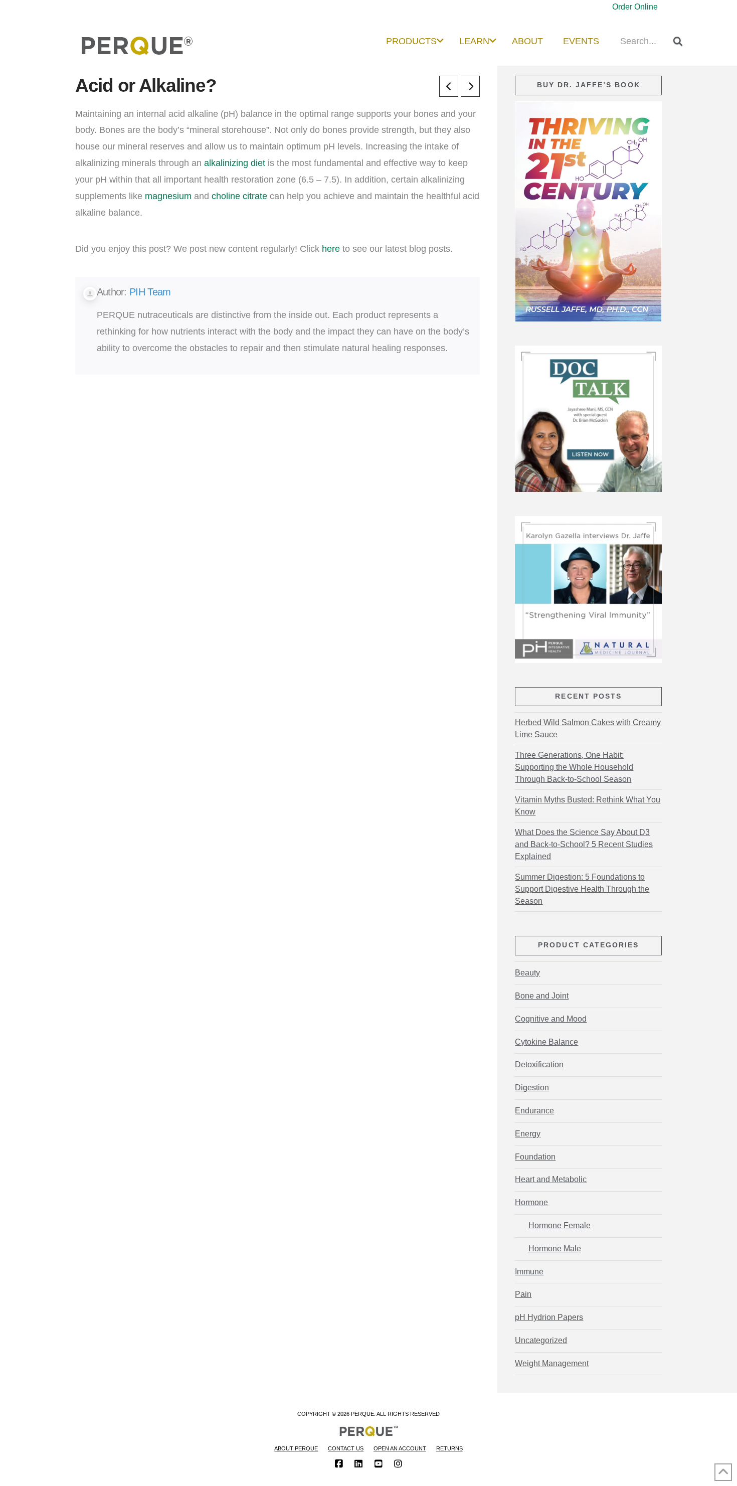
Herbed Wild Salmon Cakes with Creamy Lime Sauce (588, 728)
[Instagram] (398, 1463)
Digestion (532, 1087)
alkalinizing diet (234, 162)
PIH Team (149, 291)
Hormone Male (554, 1248)
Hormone (531, 1202)
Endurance (534, 1110)
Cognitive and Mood (551, 1019)
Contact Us (345, 1448)
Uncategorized (541, 1340)
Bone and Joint (542, 996)
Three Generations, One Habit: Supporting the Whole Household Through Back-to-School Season (574, 767)
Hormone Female (559, 1225)
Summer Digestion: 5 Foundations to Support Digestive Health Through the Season (582, 889)
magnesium (168, 196)
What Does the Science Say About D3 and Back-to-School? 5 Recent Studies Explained (584, 844)
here (331, 248)
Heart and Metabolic (551, 1179)
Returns (449, 1448)
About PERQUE (296, 1448)
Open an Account (400, 1448)
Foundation (535, 1156)
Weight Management (552, 1363)
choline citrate (239, 196)
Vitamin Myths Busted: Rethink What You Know (587, 805)
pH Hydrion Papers (549, 1317)
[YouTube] (379, 1463)
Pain (523, 1294)
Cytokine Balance (546, 1042)
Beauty (527, 972)
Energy (527, 1133)
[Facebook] (339, 1463)
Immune (529, 1271)
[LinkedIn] (358, 1463)
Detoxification (539, 1064)
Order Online (635, 7)
